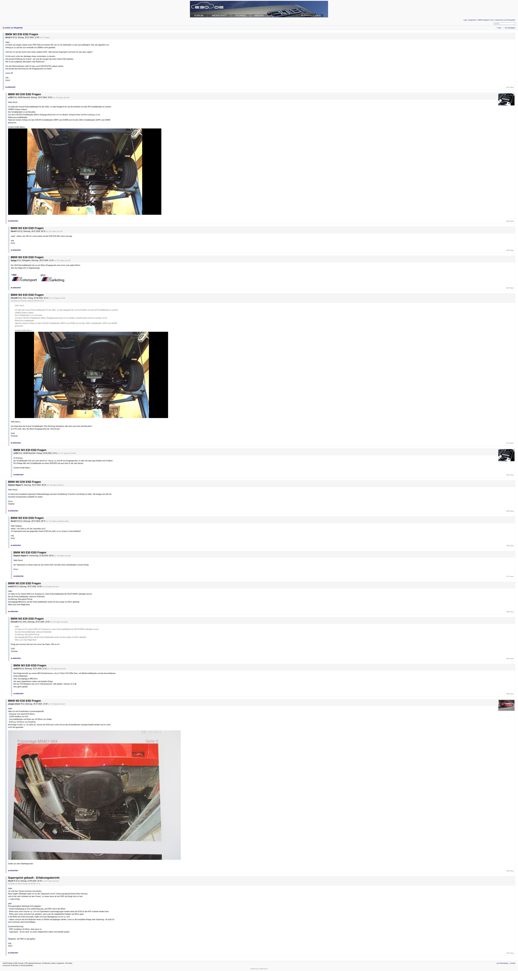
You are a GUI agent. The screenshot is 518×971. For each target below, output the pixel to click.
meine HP (9, 73)
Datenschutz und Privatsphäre (505, 20)
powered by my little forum (259, 969)
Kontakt (512, 963)
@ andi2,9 (64, 622)
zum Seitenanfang (502, 963)
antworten (11, 87)
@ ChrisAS (72, 453)
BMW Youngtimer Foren (486, 20)
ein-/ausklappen (510, 28)
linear (499, 28)
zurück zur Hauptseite (13, 28)
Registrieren (473, 20)
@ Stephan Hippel (63, 521)
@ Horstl (66, 97)
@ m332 (59, 231)
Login (465, 20)
